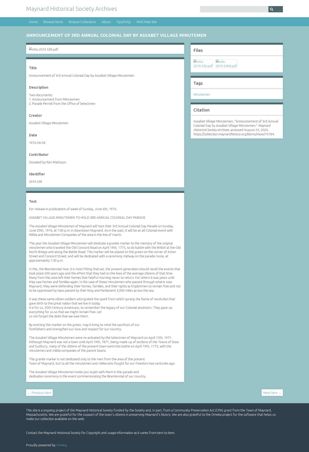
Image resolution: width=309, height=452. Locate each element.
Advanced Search (279, 9)
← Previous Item (39, 392)
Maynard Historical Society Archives (71, 8)
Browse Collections (82, 22)
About (106, 22)
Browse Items (53, 22)
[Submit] (272, 9)
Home (33, 22)
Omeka (61, 445)
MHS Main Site (147, 22)
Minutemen (201, 94)
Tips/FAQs (123, 22)
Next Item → (272, 392)
